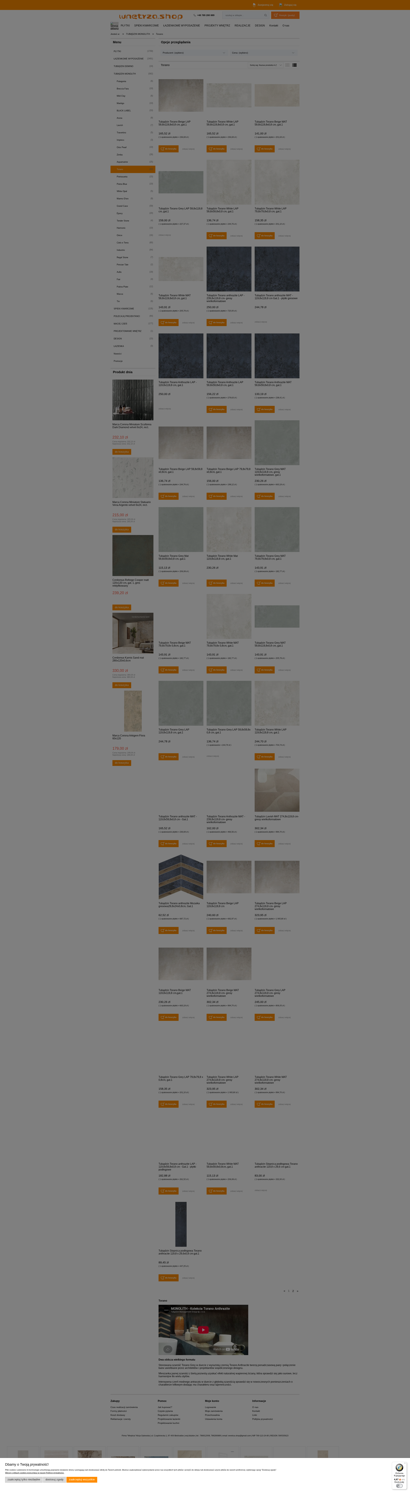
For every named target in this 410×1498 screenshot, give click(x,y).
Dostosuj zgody (54, 1479)
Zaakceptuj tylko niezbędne (24, 1479)
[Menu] (405, 1464)
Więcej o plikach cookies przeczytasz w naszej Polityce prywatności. (34, 1473)
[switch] (399, 1486)
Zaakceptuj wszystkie (82, 1479)
